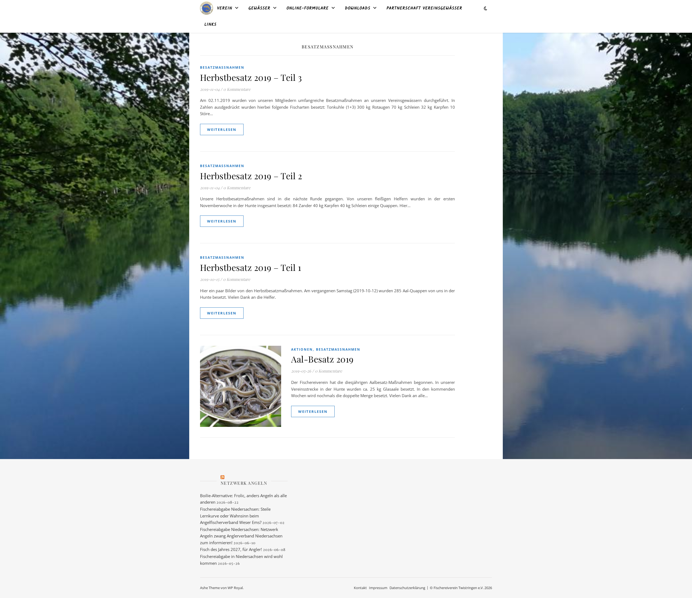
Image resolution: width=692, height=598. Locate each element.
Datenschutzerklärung (407, 587)
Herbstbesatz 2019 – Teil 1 (250, 267)
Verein (224, 8)
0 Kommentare (237, 89)
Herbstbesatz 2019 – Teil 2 (251, 175)
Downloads (357, 8)
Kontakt (360, 587)
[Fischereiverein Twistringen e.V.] (206, 8)
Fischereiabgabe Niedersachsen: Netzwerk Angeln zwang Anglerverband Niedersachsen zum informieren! (241, 536)
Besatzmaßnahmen (222, 67)
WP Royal (235, 587)
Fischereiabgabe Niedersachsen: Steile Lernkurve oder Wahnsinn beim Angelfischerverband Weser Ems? (235, 515)
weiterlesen (222, 129)
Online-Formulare (308, 8)
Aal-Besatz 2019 (322, 359)
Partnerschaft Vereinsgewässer (424, 8)
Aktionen (302, 349)
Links (210, 24)
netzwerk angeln (244, 483)
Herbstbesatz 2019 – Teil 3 (251, 77)
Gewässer (259, 8)
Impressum (378, 587)
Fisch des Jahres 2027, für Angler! (231, 549)
